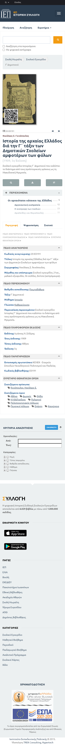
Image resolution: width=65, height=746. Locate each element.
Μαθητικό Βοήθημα (12, 640)
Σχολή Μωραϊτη (13, 59)
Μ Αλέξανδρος (18, 399)
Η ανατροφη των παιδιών (27, 209)
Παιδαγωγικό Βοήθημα (14, 650)
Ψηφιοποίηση (31, 225)
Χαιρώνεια (53, 406)
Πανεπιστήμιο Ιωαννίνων (15, 587)
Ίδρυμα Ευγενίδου (11, 607)
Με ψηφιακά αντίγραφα (18, 49)
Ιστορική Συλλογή (26, 13)
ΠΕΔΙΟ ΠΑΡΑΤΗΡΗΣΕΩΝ (38, 237)
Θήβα (40, 396)
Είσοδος (17, 2)
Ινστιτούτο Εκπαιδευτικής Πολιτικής (28, 739)
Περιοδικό (7, 645)
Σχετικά (48, 225)
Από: (8, 440)
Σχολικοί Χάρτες (10, 660)
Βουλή (5, 577)
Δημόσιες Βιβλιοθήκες (14, 617)
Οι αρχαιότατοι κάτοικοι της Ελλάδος (30, 200)
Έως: (8, 445)
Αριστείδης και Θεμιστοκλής (29, 213)
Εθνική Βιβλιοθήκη (12, 592)
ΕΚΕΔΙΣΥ (7, 582)
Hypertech (47, 742)
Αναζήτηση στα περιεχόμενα (21, 46)
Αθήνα (14, 396)
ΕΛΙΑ (5, 572)
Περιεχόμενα (18, 192)
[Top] (59, 248)
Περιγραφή (11, 225)
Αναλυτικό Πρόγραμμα (14, 655)
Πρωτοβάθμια (36, 289)
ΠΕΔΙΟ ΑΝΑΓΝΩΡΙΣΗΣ (12, 234)
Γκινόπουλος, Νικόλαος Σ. (24, 387)
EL (6, 2)
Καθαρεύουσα (21, 305)
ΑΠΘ (5, 612)
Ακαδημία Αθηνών (12, 597)
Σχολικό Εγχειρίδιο (36, 59)
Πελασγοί (36, 399)
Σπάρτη (38, 406)
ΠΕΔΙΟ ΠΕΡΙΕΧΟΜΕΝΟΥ (34, 234)
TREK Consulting (32, 742)
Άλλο (5, 665)
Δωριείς (27, 396)
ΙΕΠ (4, 567)
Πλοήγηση (8, 27)
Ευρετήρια (44, 27)
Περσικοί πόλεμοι (20, 406)
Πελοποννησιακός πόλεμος (25, 403)
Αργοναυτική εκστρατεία (27, 205)
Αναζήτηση (26, 27)
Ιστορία (18, 299)
